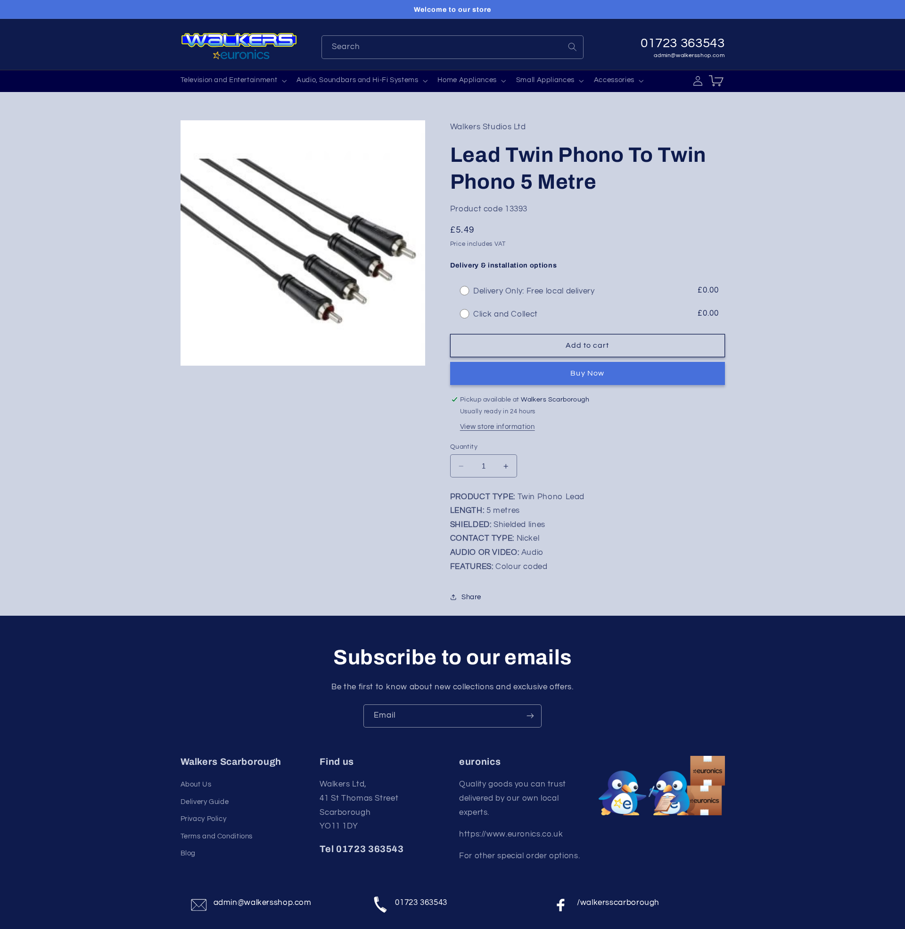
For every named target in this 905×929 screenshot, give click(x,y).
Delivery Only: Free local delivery (533, 291)
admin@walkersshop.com (689, 55)
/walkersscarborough (618, 902)
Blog (188, 853)
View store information (497, 427)
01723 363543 (421, 902)
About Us (196, 784)
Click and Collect (505, 314)
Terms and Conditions (217, 836)
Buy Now (587, 373)
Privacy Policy (204, 818)
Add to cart (587, 345)
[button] (232, 80)
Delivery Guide (205, 801)
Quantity (463, 447)
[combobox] (453, 47)
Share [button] (471, 597)
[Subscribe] (530, 716)
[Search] (572, 47)
